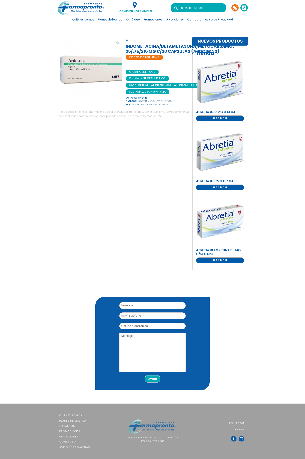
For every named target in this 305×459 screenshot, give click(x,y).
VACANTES (236, 429)
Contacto (194, 19)
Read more (220, 118)
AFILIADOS (236, 423)
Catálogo (133, 19)
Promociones (152, 19)
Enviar (152, 379)
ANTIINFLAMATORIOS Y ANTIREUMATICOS (152, 104)
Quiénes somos (83, 19)
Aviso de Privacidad (219, 19)
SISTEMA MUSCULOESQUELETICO (155, 101)
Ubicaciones (175, 19)
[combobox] (123, 316)
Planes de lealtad (110, 19)
